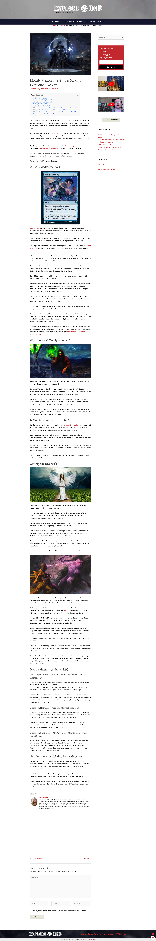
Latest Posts (38, 793)
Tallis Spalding (43, 797)
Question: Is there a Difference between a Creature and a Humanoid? (56, 108)
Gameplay (33, 89)
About (32, 793)
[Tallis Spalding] (34, 802)
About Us (83, 934)
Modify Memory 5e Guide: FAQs (42, 106)
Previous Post (36, 858)
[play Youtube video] (111, 83)
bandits (65, 611)
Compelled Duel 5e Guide (106, 150)
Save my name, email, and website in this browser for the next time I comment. (59, 911)
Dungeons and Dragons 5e (69, 425)
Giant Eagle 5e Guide (105, 145)
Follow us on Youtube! (111, 120)
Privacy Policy (93, 934)
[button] (59, 21)
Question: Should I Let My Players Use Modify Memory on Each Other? (57, 112)
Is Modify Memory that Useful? (42, 102)
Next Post (86, 858)
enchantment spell (69, 146)
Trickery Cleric (53, 149)
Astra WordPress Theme (89, 939)
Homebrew (101, 167)
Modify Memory (35, 228)
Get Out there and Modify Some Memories (45, 114)
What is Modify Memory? (40, 98)
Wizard (45, 149)
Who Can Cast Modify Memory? (42, 100)
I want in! (111, 67)
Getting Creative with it (40, 104)
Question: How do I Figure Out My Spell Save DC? (51, 110)
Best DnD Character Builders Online (109, 147)
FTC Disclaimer (121, 934)
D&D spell (54, 133)
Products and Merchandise (106, 170)
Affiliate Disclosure (107, 934)
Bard (40, 149)
